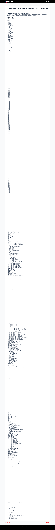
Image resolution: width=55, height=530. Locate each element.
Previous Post (7, 522)
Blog (37, 1)
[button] (47, 1)
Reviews (31, 1)
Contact (35, 1)
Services (20, 1)
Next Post (48, 522)
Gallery (28, 1)
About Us (24, 1)
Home (17, 1)
